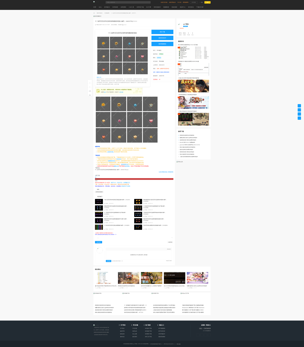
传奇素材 (115, 7)
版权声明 (122, 331)
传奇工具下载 (148, 336)
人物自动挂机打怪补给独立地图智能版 (162, 310)
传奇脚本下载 (148, 333)
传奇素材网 (106, 13)
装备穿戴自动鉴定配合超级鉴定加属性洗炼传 (164, 307)
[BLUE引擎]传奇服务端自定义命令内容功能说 (176, 286)
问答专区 (118, 159)
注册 (207, 2)
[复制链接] (135, 21)
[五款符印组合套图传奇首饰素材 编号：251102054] (138, 227)
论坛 (100, 7)
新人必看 (135, 333)
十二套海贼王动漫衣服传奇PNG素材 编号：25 (135, 305)
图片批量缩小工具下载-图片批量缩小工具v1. (193, 310)
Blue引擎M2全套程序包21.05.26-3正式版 (188, 44)
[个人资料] (180, 26)
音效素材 (174, 7)
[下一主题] (126, 24)
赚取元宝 (116, 166)
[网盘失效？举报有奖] (167, 172)
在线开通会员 (172, 2)
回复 (98, 238)
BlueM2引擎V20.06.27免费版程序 (186, 142)
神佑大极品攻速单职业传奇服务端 (186, 147)
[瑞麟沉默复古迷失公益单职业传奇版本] (197, 278)
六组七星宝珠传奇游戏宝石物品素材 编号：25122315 (117, 199)
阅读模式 (120, 24)
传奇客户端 (140, 7)
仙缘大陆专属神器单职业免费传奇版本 (188, 156)
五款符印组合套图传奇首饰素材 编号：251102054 (155, 225)
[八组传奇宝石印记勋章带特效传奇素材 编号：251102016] (138, 214)
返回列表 (170, 242)
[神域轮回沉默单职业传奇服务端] (128, 278)
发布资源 (194, 2)
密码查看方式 (124, 164)
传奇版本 (107, 7)
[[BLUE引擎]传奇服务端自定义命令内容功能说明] (174, 278)
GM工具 (131, 7)
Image (112, 249)
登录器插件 (157, 7)
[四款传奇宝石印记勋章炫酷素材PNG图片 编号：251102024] (99, 220)
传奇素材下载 (148, 331)
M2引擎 (148, 7)
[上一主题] (124, 24)
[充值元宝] (119, 182)
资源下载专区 (99, 13)
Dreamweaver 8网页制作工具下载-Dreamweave (193, 307)
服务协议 (122, 336)
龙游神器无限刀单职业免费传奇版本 (187, 140)
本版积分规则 (169, 260)
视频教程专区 (111, 160)
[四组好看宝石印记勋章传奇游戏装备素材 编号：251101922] (99, 208)
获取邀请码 (185, 2)
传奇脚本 (123, 7)
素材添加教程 (161, 336)
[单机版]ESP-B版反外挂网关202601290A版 (188, 61)
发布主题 (98, 242)
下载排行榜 (199, 7)
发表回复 (108, 261)
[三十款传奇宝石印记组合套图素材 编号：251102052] (99, 227)
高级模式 (169, 249)
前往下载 (162, 32)
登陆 (202, 2)
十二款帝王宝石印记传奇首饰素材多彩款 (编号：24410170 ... (124, 13)
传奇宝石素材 (99, 191)
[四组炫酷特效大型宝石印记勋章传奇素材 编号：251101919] (138, 201)
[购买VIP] (113, 182)
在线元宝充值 (164, 2)
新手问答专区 (161, 331)
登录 (105, 92)
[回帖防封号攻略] (125, 186)
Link (115, 249)
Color (110, 249)
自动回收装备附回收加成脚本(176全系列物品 (164, 305)
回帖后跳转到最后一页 (118, 260)
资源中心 (183, 7)
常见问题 (135, 328)
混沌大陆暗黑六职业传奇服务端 (186, 154)
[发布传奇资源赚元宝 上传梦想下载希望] (151, 278)
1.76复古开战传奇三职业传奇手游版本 (187, 111)
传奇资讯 (191, 7)
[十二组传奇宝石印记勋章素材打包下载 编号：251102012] (99, 214)
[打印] (123, 24)
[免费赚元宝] (126, 182)
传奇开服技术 (161, 333)
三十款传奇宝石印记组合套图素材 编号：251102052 (116, 225)
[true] (149, 2)
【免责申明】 (110, 151)
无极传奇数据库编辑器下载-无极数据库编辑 (193, 305)
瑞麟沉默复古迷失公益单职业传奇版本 (187, 137)
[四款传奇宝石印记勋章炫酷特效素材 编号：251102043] (138, 220)
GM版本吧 (94, 13)
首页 (94, 7)
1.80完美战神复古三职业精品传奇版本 (187, 94)
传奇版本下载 (148, 328)
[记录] (160, 172)
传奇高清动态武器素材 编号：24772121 (133, 312)
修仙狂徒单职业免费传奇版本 (185, 149)
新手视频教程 (161, 328)
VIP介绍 (179, 2)
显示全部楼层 (114, 24)
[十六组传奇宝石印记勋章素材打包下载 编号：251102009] (138, 208)
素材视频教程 (162, 44)
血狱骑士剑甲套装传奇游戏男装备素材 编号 (134, 307)
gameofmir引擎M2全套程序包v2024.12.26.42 (189, 144)
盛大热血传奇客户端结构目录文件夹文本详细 (107, 286)
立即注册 (121, 92)
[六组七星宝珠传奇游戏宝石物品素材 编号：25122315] (99, 201)
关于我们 (122, 328)
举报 (172, 237)
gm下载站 (97, 24)
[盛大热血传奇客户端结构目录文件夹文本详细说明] (105, 278)
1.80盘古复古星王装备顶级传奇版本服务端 (188, 78)
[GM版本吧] (96, 1)
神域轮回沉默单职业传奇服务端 (186, 135)
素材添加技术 (162, 38)
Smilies (122, 249)
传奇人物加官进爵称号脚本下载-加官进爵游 (164, 312)
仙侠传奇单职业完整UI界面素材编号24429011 (135, 310)
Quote (117, 249)
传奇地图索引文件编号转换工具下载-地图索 (193, 312)
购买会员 (135, 331)
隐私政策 (122, 333)
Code (120, 249)
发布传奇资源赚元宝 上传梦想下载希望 (151, 286)
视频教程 (166, 7)
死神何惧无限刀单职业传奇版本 (186, 151)
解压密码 (135, 336)
